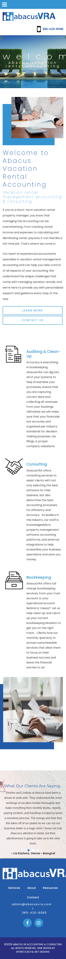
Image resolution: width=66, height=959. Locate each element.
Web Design (44, 948)
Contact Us (32, 320)
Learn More (32, 310)
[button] (28, 850)
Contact (33, 897)
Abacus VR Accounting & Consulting (29, 16)
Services (14, 888)
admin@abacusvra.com (32, 904)
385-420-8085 (52, 29)
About (31, 888)
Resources (50, 888)
